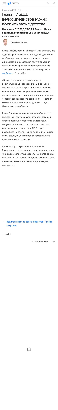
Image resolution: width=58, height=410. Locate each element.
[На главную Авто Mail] (15, 3)
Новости (24, 10)
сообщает (7, 73)
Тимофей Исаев (18, 42)
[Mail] (9, 3)
